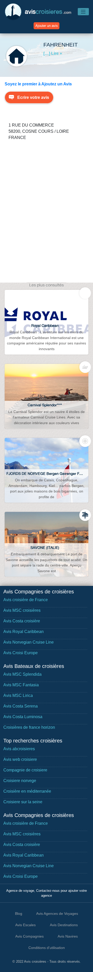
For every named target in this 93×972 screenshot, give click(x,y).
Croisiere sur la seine (22, 802)
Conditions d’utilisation (46, 948)
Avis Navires (68, 936)
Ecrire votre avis (33, 97)
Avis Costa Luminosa (22, 717)
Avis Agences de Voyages (57, 913)
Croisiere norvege (19, 780)
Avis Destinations (64, 925)
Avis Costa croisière (21, 621)
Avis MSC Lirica (18, 695)
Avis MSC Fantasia (21, 685)
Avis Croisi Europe (20, 653)
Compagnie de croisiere (25, 770)
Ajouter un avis (46, 26)
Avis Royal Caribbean (23, 631)
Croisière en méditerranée (27, 791)
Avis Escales (25, 925)
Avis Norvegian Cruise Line (28, 642)
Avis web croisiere (20, 759)
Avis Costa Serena (20, 706)
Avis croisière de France (25, 600)
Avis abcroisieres (19, 749)
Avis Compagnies (29, 936)
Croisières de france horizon (29, 727)
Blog (18, 913)
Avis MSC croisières (22, 610)
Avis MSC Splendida (22, 674)
